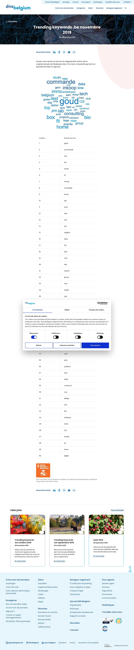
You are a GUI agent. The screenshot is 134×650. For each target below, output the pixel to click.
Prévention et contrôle (47, 612)
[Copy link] (74, 52)
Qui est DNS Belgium (52, 2)
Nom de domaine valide (16, 604)
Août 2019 (98, 540)
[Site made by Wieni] (108, 645)
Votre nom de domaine (64, 8)
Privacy (72, 643)
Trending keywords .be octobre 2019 (24, 541)
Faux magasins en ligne (80, 587)
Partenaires (75, 594)
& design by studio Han (121, 645)
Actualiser (42, 583)
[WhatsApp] (64, 52)
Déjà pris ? (10, 611)
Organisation (75, 605)
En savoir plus (20, 561)
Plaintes (41, 598)
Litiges (40, 601)
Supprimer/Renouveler (48, 587)
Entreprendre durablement (81, 612)
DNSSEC (41, 623)
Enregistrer (81, 8)
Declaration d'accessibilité (88, 643)
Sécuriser (99, 8)
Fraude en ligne (76, 590)
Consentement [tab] (37, 310)
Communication (109, 598)
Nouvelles (65, 2)
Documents (107, 594)
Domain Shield (44, 619)
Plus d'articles (117, 510)
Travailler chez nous (112, 2)
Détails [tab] (67, 310)
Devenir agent (108, 583)
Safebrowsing (44, 627)
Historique (74, 608)
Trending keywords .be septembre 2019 (64, 541)
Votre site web (12, 587)
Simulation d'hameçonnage (18, 621)
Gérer (90, 8)
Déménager (43, 590)
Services (105, 587)
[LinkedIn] (54, 52)
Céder (40, 594)
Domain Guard (44, 616)
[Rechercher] (126, 8)
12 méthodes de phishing (81, 583)
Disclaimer (63, 643)
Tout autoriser (95, 345)
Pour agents (86, 2)
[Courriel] (69, 52)
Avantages (10, 583)
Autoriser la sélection (67, 345)
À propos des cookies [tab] (96, 310)
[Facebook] (59, 52)
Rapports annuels (77, 616)
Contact (75, 2)
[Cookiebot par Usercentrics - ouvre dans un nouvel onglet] (100, 303)
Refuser (38, 345)
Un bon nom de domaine (17, 607)
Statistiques (97, 2)
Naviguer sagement (114, 8)
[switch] (56, 337)
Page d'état (107, 590)
